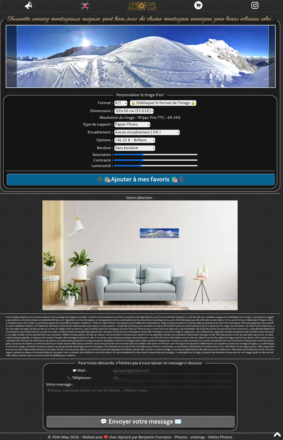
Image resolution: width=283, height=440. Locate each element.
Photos (181, 437)
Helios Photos (220, 437)
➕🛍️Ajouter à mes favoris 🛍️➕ (140, 180)
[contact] (28, 5)
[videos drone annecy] (85, 6)
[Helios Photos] (141, 6)
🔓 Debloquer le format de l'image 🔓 (163, 103)
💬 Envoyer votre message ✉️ (141, 422)
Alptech (124, 437)
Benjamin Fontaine (155, 437)
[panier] (198, 5)
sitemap (198, 437)
